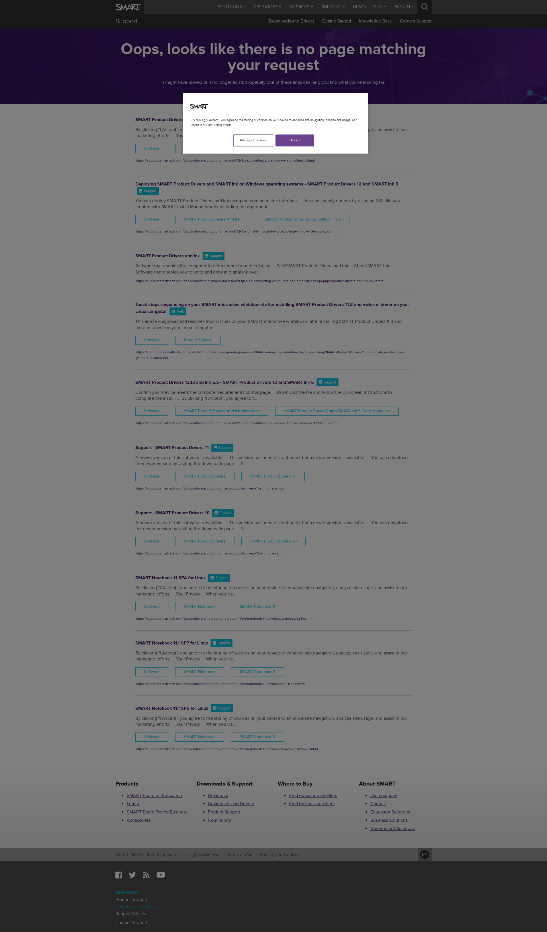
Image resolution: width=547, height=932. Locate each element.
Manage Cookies (253, 140)
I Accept (295, 140)
